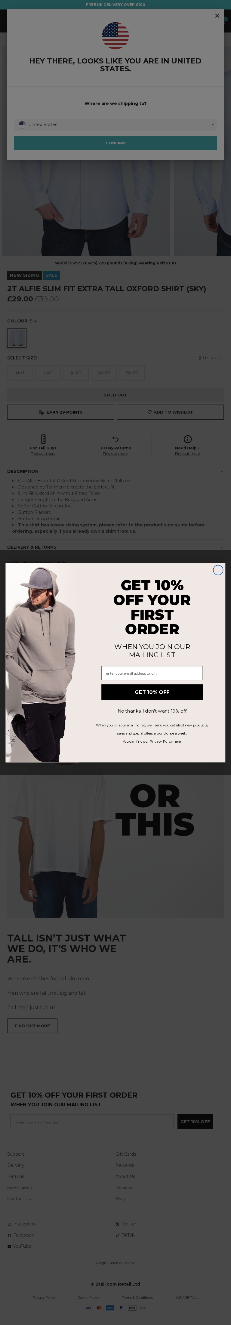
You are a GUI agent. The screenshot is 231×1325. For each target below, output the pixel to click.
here (177, 741)
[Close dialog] (218, 570)
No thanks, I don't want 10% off (152, 710)
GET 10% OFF (152, 692)
